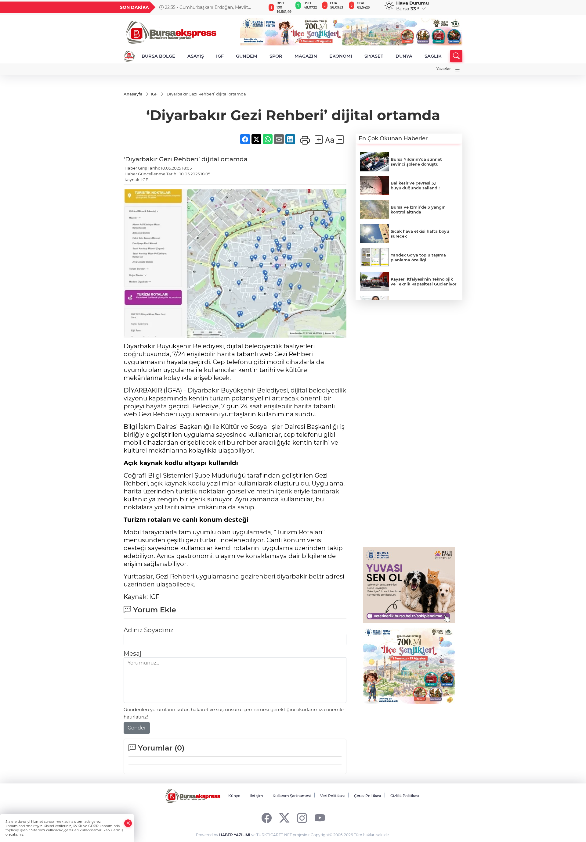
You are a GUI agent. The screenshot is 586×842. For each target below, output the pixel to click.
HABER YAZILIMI (234, 835)
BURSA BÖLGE (158, 56)
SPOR (275, 56)
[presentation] (258, 7)
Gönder (137, 728)
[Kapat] (128, 823)
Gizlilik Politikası (404, 796)
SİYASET (373, 56)
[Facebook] (266, 817)
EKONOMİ (340, 56)
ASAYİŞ (195, 56)
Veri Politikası (332, 796)
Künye (234, 796)
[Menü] (457, 70)
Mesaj (132, 653)
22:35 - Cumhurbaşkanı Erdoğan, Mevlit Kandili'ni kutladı (203, 7)
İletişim (256, 796)
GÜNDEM (246, 56)
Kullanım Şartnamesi (292, 796)
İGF (220, 56)
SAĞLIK (433, 56)
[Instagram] (302, 817)
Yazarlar (443, 68)
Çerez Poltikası (367, 796)
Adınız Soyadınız (148, 630)
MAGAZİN (306, 56)
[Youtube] (319, 817)
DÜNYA (404, 56)
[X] (284, 817)
